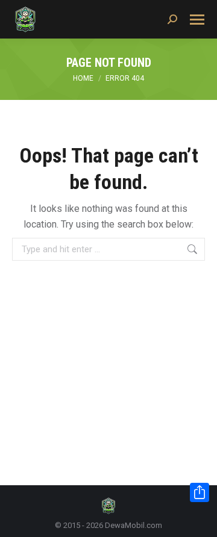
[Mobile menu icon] (197, 19)
